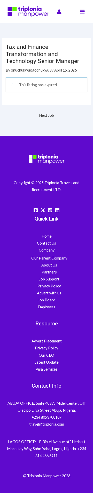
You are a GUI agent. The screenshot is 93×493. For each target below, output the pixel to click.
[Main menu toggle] (82, 11)
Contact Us (46, 243)
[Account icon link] (59, 11)
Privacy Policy (49, 286)
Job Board (46, 300)
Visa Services (47, 369)
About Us (49, 265)
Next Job (46, 115)
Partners (49, 272)
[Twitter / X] (43, 210)
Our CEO (46, 355)
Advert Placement (47, 341)
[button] (69, 11)
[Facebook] (35, 210)
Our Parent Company (49, 258)
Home (47, 236)
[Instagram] (50, 210)
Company (47, 250)
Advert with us (49, 293)
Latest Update (46, 362)
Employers (46, 307)
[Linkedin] (57, 210)
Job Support (49, 279)
